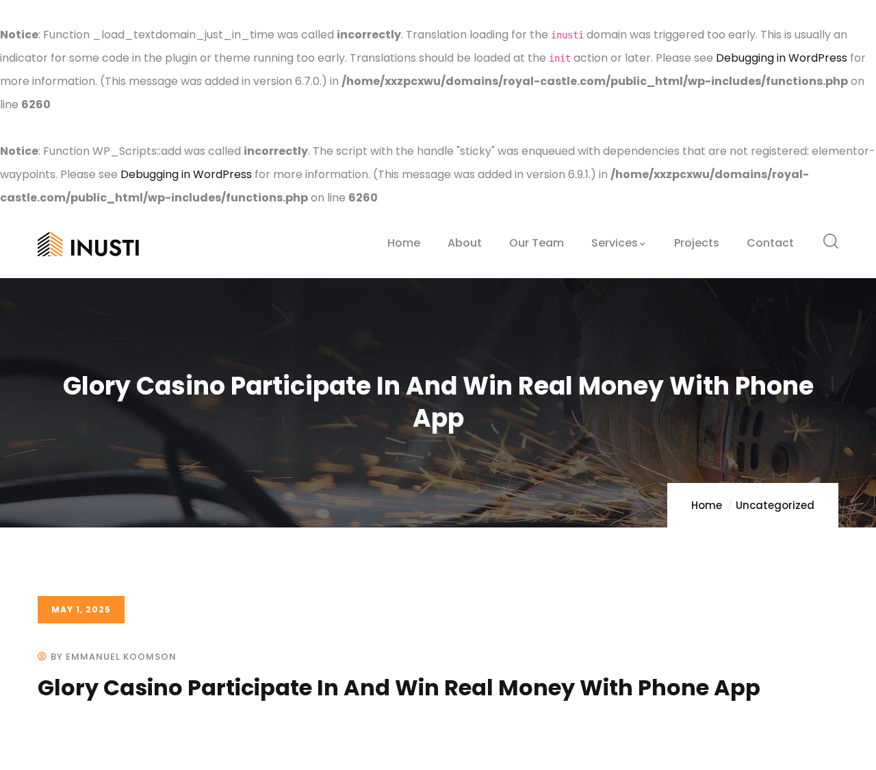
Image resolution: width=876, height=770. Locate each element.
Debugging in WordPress (781, 58)
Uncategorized (775, 505)
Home (706, 505)
